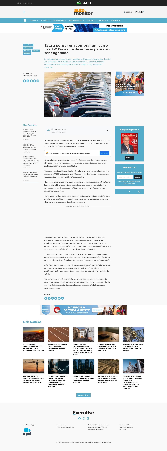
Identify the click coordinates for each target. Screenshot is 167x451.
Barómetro (102, 20)
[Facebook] (24, 80)
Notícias (35, 50)
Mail (24, 3)
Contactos (122, 429)
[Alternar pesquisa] (24, 12)
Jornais (29, 3)
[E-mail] (37, 80)
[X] (27, 80)
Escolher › (104, 153)
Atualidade (45, 20)
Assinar (129, 157)
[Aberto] (25, 20)
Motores (27, 50)
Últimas (33, 20)
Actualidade (28, 45)
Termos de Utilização (125, 425)
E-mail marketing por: (29, 425)
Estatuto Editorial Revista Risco (97, 427)
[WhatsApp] (34, 80)
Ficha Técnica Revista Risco (65, 427)
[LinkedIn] (31, 80)
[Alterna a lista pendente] (37, 20)
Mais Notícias (83, 395)
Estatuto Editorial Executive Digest (99, 425)
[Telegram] (62, 298)
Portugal (27, 53)
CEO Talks (90, 20)
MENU (19, 3)
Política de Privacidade (126, 427)
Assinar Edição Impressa (95, 429)
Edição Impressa (59, 20)
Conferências (115, 20)
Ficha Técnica (61, 425)
